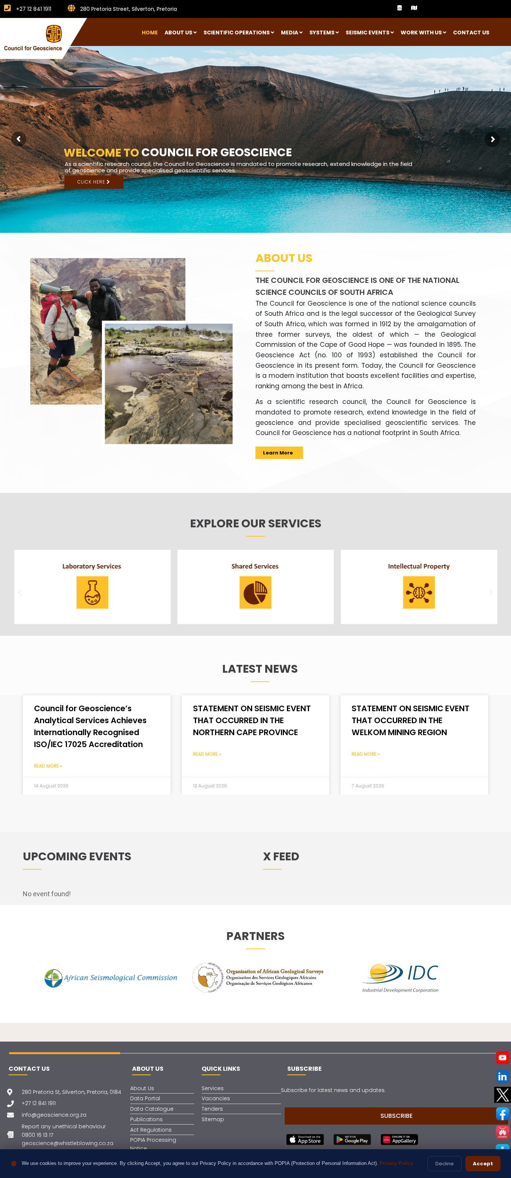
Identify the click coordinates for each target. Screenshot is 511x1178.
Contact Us (471, 32)
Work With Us (421, 32)
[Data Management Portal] (400, 8)
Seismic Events (367, 32)
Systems (321, 32)
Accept (483, 1163)
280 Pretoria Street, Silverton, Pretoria (128, 9)
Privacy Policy (396, 1163)
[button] (20, 592)
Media (289, 32)
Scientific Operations (237, 32)
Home (150, 32)
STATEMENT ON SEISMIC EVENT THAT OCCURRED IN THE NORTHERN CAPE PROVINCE (252, 720)
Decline (444, 1163)
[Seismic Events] (414, 8)
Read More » (48, 766)
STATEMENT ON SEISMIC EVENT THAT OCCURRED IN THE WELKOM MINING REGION (410, 720)
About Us (178, 32)
